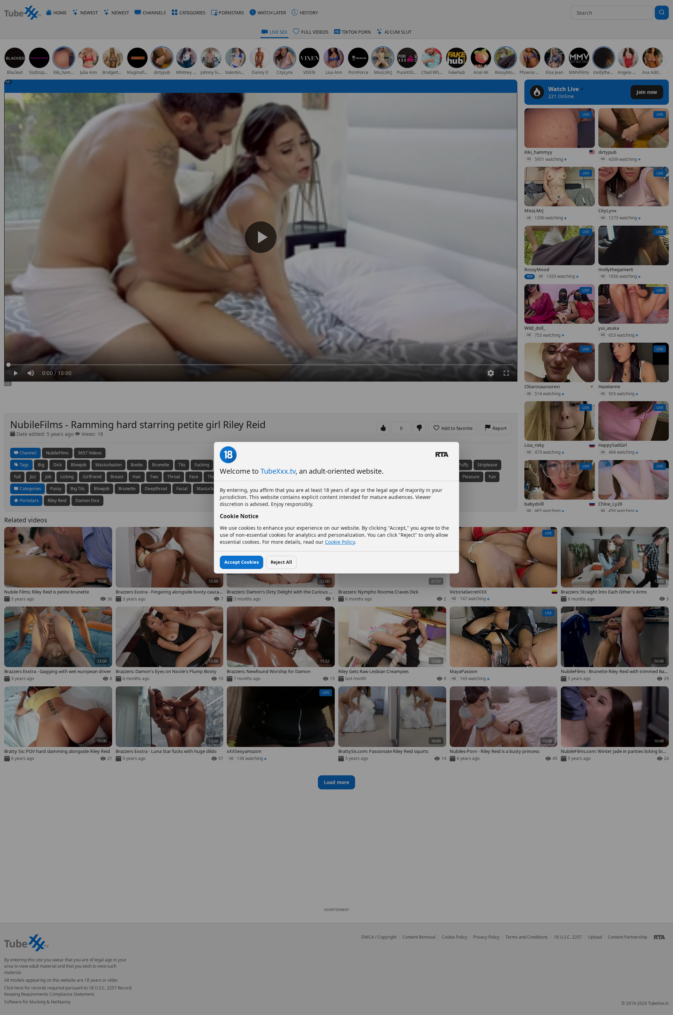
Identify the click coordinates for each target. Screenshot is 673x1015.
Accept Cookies (241, 562)
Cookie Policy (340, 542)
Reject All (281, 562)
